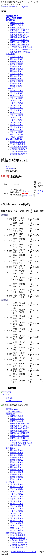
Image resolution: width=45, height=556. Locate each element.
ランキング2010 (16, 130)
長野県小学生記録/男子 (19, 40)
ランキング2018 (16, 110)
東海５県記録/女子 (17, 144)
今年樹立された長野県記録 (21, 47)
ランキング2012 (16, 125)
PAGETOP (5, 394)
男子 (39, 191)
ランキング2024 (16, 96)
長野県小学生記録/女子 (19, 42)
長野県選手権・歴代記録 (20, 52)
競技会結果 (10, 448)
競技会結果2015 (16, 83)
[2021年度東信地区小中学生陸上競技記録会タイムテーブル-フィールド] (25, 193)
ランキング (10, 482)
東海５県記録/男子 (17, 142)
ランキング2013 (16, 122)
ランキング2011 (16, 127)
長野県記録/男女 (17, 28)
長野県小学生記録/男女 (19, 45)
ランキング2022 (16, 100)
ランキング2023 (16, 98)
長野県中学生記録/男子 (19, 35)
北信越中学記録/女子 (18, 154)
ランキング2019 (16, 108)
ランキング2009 (16, 132)
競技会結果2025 (16, 59)
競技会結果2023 (16, 64)
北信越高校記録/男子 (18, 147)
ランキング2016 (16, 115)
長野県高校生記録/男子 (19, 30)
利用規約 (9, 398)
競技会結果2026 (16, 57)
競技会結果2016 (16, 81)
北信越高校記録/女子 (18, 149)
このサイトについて (14, 401)
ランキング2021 (16, 103)
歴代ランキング (16, 134)
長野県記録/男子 (17, 23)
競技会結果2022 (16, 66)
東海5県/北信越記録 (14, 533)
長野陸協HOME (12, 409)
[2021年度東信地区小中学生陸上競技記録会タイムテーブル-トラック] (27, 191)
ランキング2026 (16, 91)
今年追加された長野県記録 (21, 49)
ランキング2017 (16, 113)
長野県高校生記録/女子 (19, 32)
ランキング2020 (16, 105)
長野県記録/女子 (17, 25)
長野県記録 (10, 414)
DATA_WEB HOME (14, 412)
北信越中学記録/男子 (18, 151)
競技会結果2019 (16, 74)
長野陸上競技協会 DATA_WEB (23, 552)
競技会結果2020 (16, 71)
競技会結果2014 (16, 86)
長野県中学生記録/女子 (19, 37)
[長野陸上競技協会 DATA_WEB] (14, 7)
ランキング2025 (16, 93)
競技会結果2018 (16, 76)
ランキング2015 (16, 117)
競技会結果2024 (16, 62)
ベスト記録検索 (16, 137)
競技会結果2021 (16, 69)
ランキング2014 (16, 120)
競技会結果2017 (16, 79)
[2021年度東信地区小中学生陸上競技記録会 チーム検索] (27, 196)
